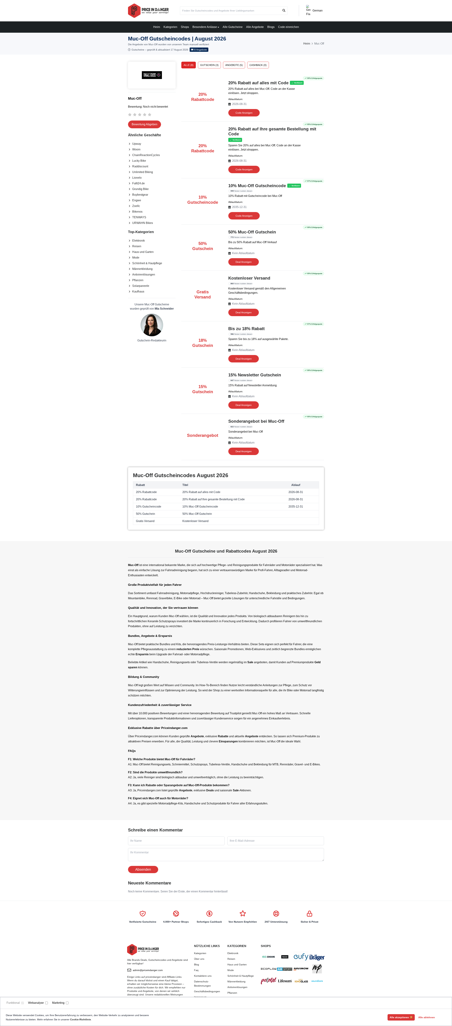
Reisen (136, 246)
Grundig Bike (140, 188)
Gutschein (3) (209, 65)
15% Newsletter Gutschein (254, 375)
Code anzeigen (244, 112)
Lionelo (137, 177)
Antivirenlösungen (143, 274)
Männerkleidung (142, 268)
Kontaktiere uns (203, 975)
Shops (185, 26)
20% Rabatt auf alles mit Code (258, 82)
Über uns (199, 958)
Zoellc (136, 205)
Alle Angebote (255, 26)
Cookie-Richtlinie (80, 1019)
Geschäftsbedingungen (207, 991)
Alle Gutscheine (233, 26)
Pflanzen (137, 280)
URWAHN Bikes (142, 222)
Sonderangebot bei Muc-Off (256, 421)
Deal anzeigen (244, 261)
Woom (136, 149)
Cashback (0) (258, 65)
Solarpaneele (140, 285)
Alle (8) (189, 65)
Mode (135, 257)
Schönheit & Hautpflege (147, 263)
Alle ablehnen (426, 1017)
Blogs (271, 26)
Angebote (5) (234, 65)
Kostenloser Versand (249, 278)
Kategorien (170, 26)
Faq (196, 970)
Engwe (136, 200)
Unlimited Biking (142, 172)
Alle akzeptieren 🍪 (401, 1017)
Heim (156, 26)
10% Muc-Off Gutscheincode (257, 185)
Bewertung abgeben (144, 124)
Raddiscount (140, 166)
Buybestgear (140, 194)
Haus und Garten (143, 251)
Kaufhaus (138, 291)
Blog (196, 964)
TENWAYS (139, 217)
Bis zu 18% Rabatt (246, 328)
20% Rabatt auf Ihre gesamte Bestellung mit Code (272, 131)
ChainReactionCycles (146, 155)
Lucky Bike (139, 160)
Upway (136, 143)
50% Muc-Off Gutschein (252, 232)
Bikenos (137, 211)
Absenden (143, 869)
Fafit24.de (138, 183)
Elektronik (138, 240)
